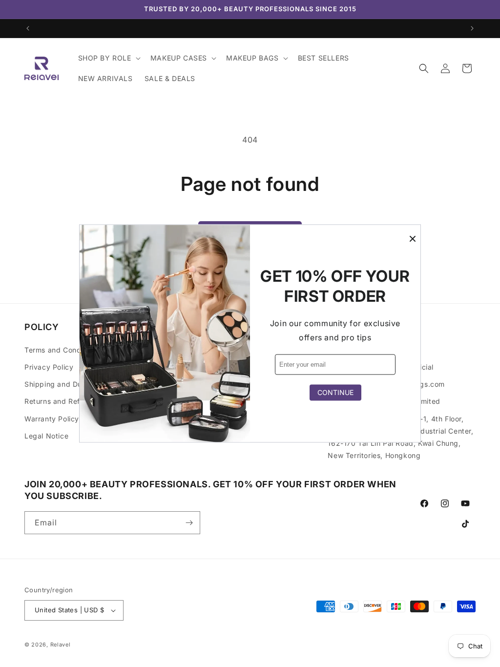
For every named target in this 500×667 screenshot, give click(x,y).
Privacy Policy (48, 367)
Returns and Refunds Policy (72, 401)
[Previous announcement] (28, 28)
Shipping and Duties (59, 384)
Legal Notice (46, 436)
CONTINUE (335, 393)
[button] (108, 58)
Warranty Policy (51, 419)
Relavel (60, 644)
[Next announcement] (472, 28)
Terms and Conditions (62, 350)
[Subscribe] (189, 522)
